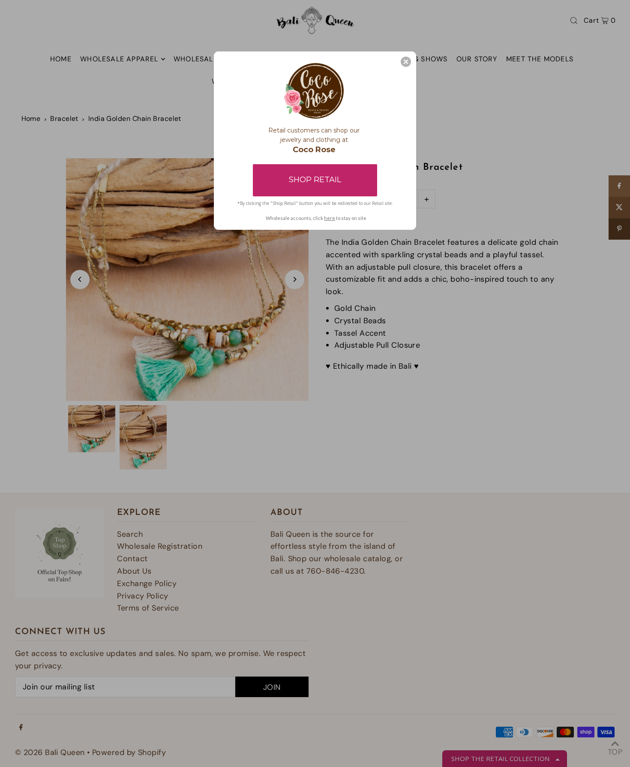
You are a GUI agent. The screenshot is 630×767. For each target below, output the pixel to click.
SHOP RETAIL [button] (315, 179)
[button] (406, 62)
